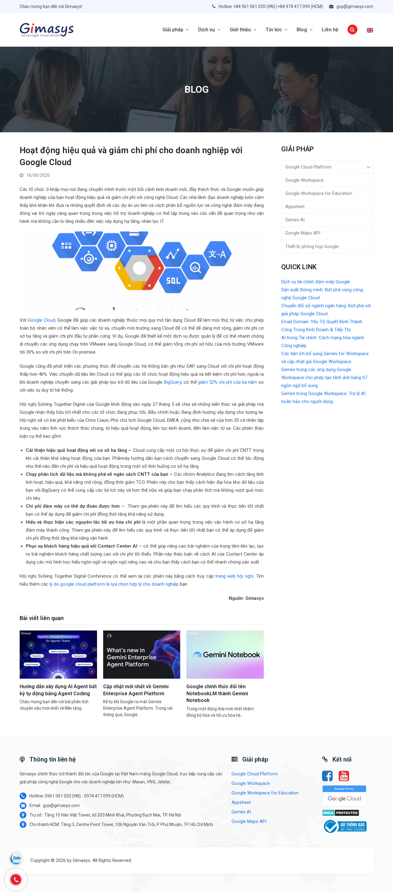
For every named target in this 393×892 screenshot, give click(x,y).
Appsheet (295, 206)
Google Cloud (41, 320)
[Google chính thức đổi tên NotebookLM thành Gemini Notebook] (225, 654)
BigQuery (172, 382)
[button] (352, 29)
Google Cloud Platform (308, 167)
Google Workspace (304, 180)
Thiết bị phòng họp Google (312, 246)
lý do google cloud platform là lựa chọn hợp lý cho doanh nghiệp (114, 584)
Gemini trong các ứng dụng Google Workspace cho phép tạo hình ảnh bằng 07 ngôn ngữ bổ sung (324, 377)
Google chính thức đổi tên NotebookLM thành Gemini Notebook (217, 693)
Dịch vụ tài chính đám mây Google (315, 282)
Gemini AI (295, 220)
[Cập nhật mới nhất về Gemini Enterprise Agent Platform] (142, 654)
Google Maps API (302, 233)
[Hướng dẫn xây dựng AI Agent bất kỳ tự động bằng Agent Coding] (58, 654)
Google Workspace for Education (318, 193)
